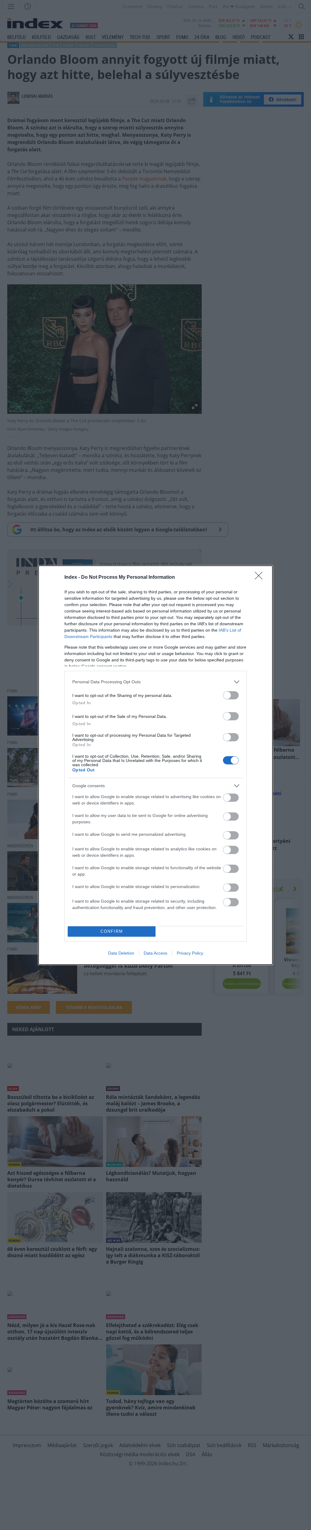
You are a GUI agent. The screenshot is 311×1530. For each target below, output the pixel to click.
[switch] (231, 695)
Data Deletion (121, 953)
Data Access (155, 953)
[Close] (260, 577)
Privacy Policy (190, 953)
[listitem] (155, 682)
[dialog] (155, 765)
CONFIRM (112, 931)
